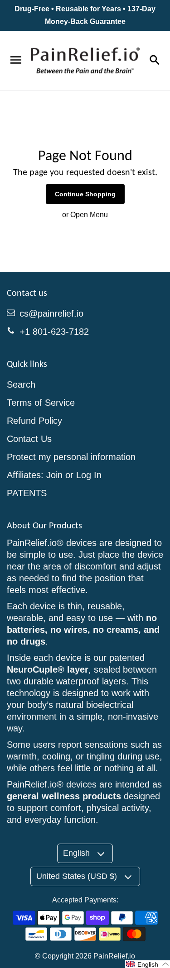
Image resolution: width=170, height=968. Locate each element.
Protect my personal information (71, 457)
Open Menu (89, 214)
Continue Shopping (85, 194)
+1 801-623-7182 (54, 332)
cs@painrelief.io (51, 313)
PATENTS (27, 493)
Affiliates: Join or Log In (54, 475)
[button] (147, 964)
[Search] (154, 61)
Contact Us (29, 439)
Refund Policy (34, 421)
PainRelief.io (114, 956)
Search (21, 384)
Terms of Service (41, 403)
